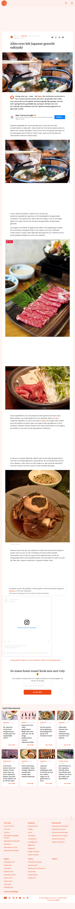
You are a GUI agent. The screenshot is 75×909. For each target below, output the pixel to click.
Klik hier (11, 591)
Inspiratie (24, 36)
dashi (44, 421)
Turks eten (7, 868)
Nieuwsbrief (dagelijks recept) (11, 837)
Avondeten (31, 836)
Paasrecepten (33, 875)
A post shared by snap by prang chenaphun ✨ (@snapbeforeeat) (27, 653)
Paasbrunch (32, 878)
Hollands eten (8, 887)
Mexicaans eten (9, 862)
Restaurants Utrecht (59, 829)
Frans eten (7, 884)
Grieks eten (8, 865)
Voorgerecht (32, 839)
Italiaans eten (8, 872)
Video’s (54, 859)
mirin (57, 418)
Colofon (6, 832)
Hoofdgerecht (33, 842)
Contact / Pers (9, 826)
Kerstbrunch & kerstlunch (36, 868)
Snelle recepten (33, 855)
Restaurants (56, 823)
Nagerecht (31, 848)
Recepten (31, 823)
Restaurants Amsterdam (60, 826)
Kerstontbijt (32, 872)
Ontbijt (30, 829)
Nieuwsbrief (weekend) (12, 841)
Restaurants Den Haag (59, 836)
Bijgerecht (31, 845)
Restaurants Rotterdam (60, 832)
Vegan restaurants (58, 842)
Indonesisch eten (10, 875)
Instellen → (60, 117)
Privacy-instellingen (11, 892)
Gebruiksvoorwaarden (11, 851)
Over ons (7, 829)
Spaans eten (8, 878)
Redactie (16, 36)
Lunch (30, 832)
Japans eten (8, 881)
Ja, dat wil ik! (37, 692)
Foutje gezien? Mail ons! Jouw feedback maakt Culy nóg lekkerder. (35, 660)
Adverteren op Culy (10, 847)
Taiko (39, 96)
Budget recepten (34, 851)
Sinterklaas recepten (35, 862)
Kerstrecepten (33, 826)
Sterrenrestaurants (58, 839)
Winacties (7, 844)
